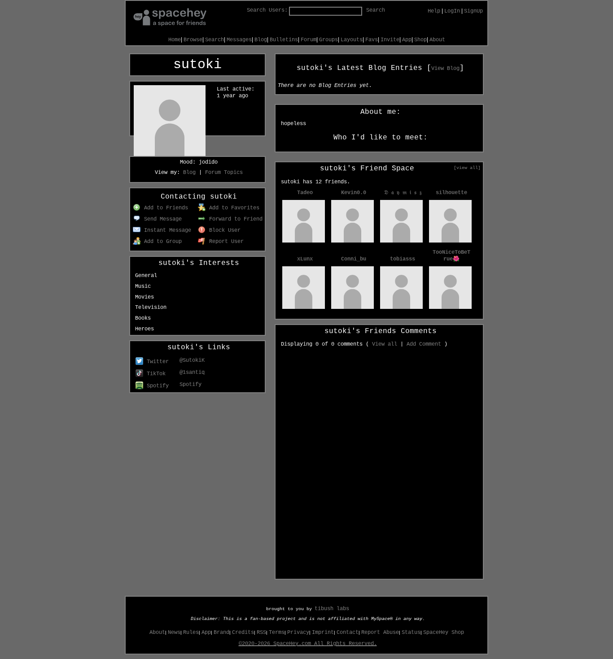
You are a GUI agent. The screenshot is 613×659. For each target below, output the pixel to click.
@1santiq (192, 372)
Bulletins (284, 40)
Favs (371, 40)
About (437, 40)
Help (434, 11)
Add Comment (424, 344)
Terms (277, 632)
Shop (420, 40)
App (407, 40)
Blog (260, 40)
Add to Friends (164, 208)
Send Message (161, 219)
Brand (221, 632)
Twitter (156, 362)
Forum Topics (224, 172)
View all (384, 344)
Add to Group (161, 241)
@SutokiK (192, 360)
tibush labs (332, 609)
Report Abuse (380, 632)
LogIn (452, 11)
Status (411, 632)
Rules (191, 632)
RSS (261, 632)
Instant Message (166, 230)
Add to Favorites (232, 208)
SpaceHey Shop (443, 632)
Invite (390, 40)
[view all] (467, 167)
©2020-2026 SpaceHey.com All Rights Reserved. (308, 644)
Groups (328, 40)
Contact (348, 632)
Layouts (352, 40)
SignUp (473, 11)
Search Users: (267, 10)
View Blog (445, 68)
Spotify (156, 386)
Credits (243, 632)
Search (375, 10)
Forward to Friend (234, 219)
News (174, 632)
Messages (239, 40)
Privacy (298, 632)
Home (174, 40)
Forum (308, 40)
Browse (193, 40)
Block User (223, 230)
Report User (225, 241)
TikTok (155, 374)
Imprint (323, 632)
